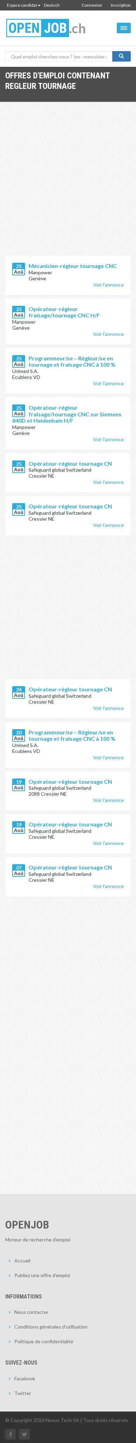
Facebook (24, 1378)
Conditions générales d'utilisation (51, 1327)
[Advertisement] (68, 184)
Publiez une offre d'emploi (42, 1275)
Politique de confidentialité (43, 1341)
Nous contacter (31, 1312)
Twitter (22, 1393)
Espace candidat (22, 5)
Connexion (92, 5)
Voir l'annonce (108, 285)
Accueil (22, 1260)
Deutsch (52, 5)
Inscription (121, 5)
